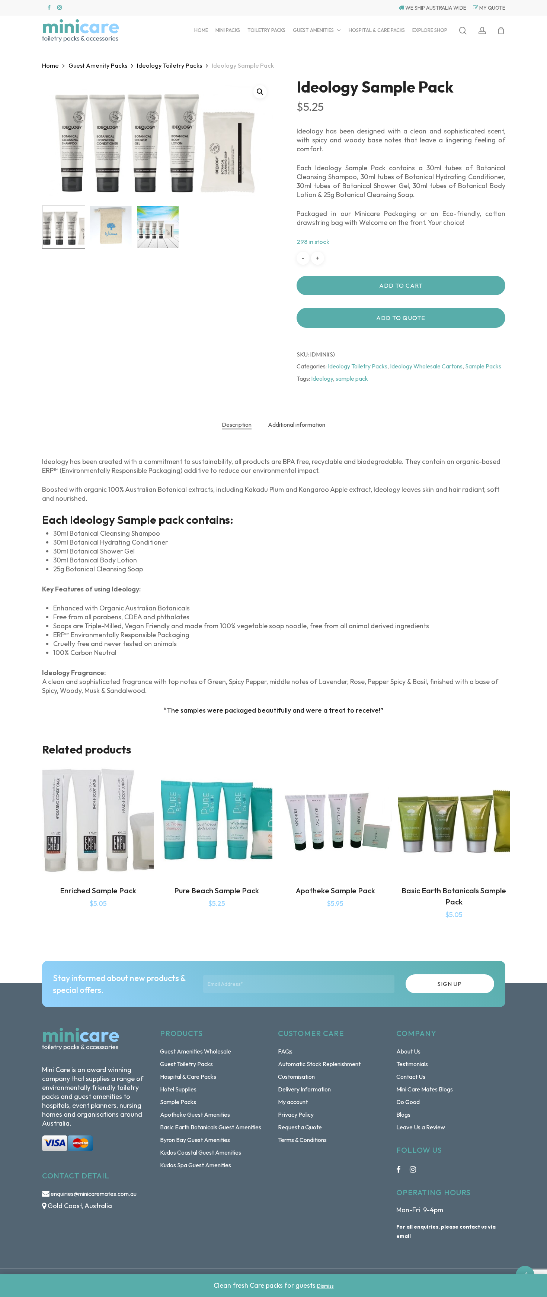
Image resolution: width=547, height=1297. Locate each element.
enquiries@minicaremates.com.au (94, 1193)
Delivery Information (304, 1089)
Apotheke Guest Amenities (195, 1114)
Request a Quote (300, 1127)
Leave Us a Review (420, 1127)
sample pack (352, 378)
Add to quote (400, 318)
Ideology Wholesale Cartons (426, 366)
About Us (408, 1051)
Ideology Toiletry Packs (169, 65)
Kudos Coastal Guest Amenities (200, 1152)
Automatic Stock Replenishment (319, 1064)
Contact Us (410, 1076)
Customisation (296, 1076)
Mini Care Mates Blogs (424, 1089)
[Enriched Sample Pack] (98, 820)
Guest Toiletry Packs (186, 1064)
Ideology (322, 378)
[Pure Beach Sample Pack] (216, 820)
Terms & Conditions (302, 1139)
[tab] (236, 424)
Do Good (408, 1102)
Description (237, 424)
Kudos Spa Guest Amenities (195, 1165)
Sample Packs (483, 366)
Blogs (403, 1114)
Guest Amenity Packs (97, 65)
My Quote (491, 7)
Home (50, 65)
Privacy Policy (296, 1114)
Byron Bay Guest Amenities (195, 1139)
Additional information (296, 424)
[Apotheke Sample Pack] (335, 820)
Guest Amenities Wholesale (195, 1051)
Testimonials (412, 1064)
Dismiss (325, 1286)
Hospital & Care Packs (188, 1076)
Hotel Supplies (178, 1089)
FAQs (285, 1051)
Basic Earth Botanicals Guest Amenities (210, 1127)
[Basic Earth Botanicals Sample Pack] (454, 820)
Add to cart (401, 285)
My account (293, 1102)
